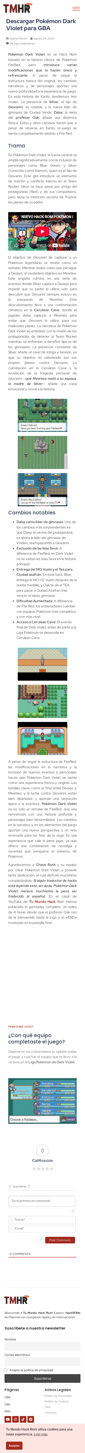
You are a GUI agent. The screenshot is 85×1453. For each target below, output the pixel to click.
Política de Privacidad (58, 1396)
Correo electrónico (17, 1355)
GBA (8, 1397)
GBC (8, 1404)
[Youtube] (8, 1419)
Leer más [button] (40, 1434)
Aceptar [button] (14, 1445)
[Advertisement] (42, 977)
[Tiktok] (23, 1419)
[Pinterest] (30, 1419)
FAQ (47, 1407)
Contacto (51, 1412)
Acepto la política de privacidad (31, 1370)
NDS (7, 1411)
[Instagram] (15, 1419)
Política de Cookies (56, 1401)
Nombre (10, 1339)
